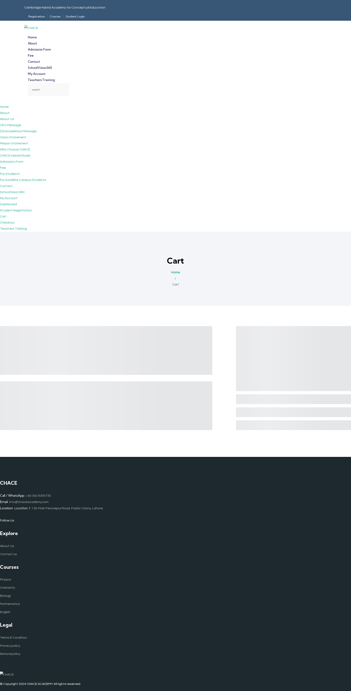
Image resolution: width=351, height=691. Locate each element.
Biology (5, 595)
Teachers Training (41, 80)
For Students (10, 173)
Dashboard (8, 204)
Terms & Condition (13, 637)
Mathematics (10, 604)
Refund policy (10, 653)
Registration (36, 16)
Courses (55, 16)
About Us (7, 119)
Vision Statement (13, 137)
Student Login (75, 16)
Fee (3, 167)
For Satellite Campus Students (23, 180)
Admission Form (11, 161)
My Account (9, 198)
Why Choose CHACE (15, 149)
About (5, 113)
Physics (5, 579)
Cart (3, 216)
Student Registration (16, 210)
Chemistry (7, 587)
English (5, 612)
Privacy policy (10, 645)
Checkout (7, 222)
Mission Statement (14, 143)
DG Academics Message (18, 131)
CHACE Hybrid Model (15, 155)
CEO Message (10, 125)
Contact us (8, 554)
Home (4, 106)
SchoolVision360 (12, 192)
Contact (6, 186)
